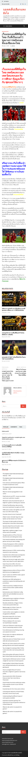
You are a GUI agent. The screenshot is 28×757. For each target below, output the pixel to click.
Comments (14, 427)
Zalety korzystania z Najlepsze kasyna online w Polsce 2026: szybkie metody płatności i (13, 587)
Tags (20, 427)
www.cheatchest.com (7, 742)
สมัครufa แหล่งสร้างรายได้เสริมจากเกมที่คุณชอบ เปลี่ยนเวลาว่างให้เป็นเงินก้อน (13, 309)
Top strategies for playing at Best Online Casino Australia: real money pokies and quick (13, 649)
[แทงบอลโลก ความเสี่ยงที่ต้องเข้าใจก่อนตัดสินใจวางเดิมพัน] (14, 323)
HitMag (17, 755)
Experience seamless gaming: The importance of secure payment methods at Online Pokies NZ (14, 702)
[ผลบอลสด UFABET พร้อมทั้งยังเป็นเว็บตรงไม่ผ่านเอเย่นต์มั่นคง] (14, 348)
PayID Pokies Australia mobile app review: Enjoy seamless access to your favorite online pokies (14, 684)
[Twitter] (23, 4)
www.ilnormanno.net (7, 738)
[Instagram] (25, 4)
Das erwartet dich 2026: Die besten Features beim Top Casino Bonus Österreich (12, 678)
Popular (5, 427)
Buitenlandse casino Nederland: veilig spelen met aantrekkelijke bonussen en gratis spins (13, 593)
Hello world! (5, 431)
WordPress (10, 755)
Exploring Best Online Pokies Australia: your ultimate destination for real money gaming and (13, 665)
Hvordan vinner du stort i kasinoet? (12, 514)
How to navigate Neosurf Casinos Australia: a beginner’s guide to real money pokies (14, 671)
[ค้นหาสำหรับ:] (14, 406)
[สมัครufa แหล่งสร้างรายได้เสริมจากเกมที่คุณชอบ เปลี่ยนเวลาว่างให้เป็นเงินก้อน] (14, 299)
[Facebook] (21, 4)
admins (13, 46)
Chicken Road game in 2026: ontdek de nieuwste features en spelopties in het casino (13, 545)
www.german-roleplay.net (9, 744)
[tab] (5, 427)
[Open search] (24, 26)
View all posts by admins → (17, 391)
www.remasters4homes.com (9, 740)
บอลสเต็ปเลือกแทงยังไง (14, 11)
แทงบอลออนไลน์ (5, 31)
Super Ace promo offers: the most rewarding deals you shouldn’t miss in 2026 (13, 565)
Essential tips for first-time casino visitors (14, 689)
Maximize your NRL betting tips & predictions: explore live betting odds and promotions (14, 581)
